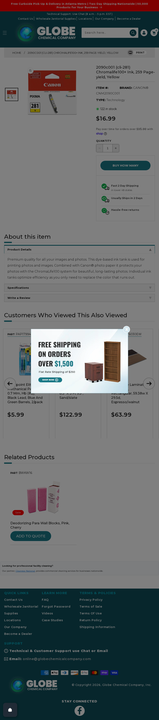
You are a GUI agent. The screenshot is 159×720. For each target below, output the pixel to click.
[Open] (10, 710)
